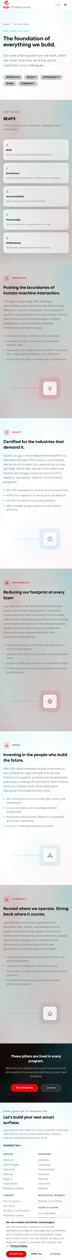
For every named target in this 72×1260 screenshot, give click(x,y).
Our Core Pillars (47, 1214)
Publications (10, 1184)
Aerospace (44, 1165)
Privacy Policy (19, 1246)
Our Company (24, 1088)
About (6, 24)
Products (8, 1160)
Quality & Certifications (16, 1211)
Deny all (36, 1254)
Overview (43, 1160)
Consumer (44, 1184)
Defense (43, 1179)
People (10, 84)
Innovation (13, 77)
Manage (55, 1254)
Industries (9, 1170)
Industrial (43, 1174)
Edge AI (7, 1179)
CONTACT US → (12, 1146)
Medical (43, 1189)
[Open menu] (65, 4)
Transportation (46, 1170)
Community (28, 84)
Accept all (16, 1254)
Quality (31, 77)
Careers (51, 1088)
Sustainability (51, 77)
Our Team (9, 1206)
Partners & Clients (13, 1189)
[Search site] (58, 5)
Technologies (11, 1165)
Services (8, 1174)
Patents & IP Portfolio (50, 1201)
